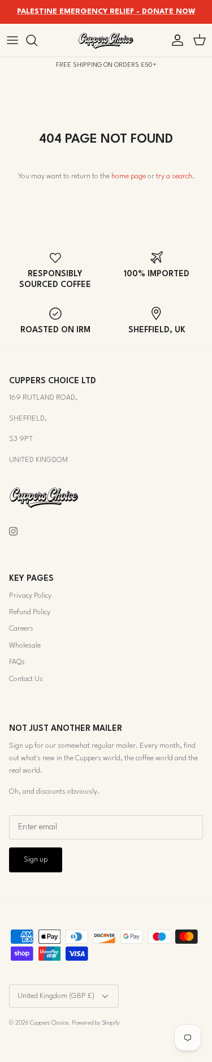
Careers (21, 628)
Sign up (35, 859)
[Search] (37, 40)
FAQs (17, 662)
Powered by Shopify (96, 1023)
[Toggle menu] (12, 40)
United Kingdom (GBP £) (56, 996)
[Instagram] (13, 531)
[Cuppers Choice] (106, 40)
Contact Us (26, 679)
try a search (174, 176)
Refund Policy (29, 612)
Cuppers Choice (49, 1023)
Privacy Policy (30, 595)
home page (128, 176)
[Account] (174, 40)
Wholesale (25, 645)
